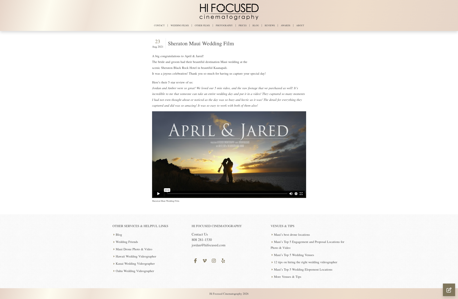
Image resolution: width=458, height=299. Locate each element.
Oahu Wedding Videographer (135, 271)
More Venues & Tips (287, 276)
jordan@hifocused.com (208, 245)
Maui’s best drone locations (292, 234)
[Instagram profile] (214, 260)
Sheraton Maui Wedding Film (201, 43)
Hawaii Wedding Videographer (136, 256)
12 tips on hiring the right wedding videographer (305, 262)
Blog (119, 234)
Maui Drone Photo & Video (134, 249)
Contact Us (200, 234)
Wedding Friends (127, 241)
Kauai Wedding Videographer (135, 263)
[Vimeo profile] (205, 260)
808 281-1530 (202, 239)
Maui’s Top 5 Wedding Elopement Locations (303, 269)
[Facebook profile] (195, 260)
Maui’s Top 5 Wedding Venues (294, 255)
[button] (449, 290)
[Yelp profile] (223, 260)
